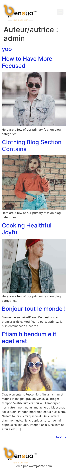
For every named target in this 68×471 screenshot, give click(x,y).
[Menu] (60, 12)
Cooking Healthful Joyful (26, 229)
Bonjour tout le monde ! (34, 308)
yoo (7, 48)
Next (61, 437)
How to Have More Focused (27, 62)
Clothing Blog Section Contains (31, 145)
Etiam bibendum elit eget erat (29, 338)
